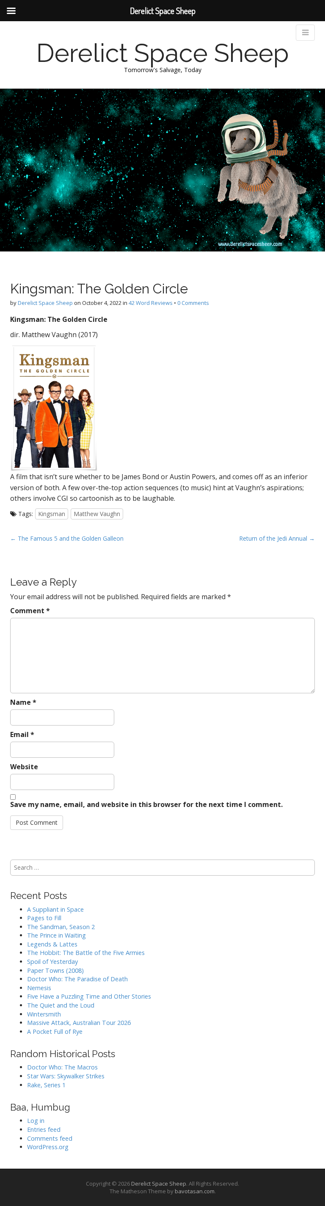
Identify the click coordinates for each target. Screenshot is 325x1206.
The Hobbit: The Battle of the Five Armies (86, 953)
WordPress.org (48, 1147)
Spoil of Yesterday (52, 962)
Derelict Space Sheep (162, 53)
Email (22, 734)
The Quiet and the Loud (60, 1005)
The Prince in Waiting (56, 935)
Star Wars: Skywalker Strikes (66, 1076)
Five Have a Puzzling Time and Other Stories (89, 996)
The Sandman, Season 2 (61, 927)
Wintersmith (44, 1014)
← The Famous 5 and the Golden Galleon (67, 538)
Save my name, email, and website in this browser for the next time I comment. (146, 804)
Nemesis (39, 988)
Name (23, 702)
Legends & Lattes (52, 944)
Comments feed (49, 1138)
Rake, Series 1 (46, 1085)
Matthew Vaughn (97, 514)
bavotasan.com (195, 1191)
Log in (35, 1121)
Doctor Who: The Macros (62, 1067)
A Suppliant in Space (55, 909)
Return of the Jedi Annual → (277, 538)
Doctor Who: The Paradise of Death (77, 979)
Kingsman (51, 514)
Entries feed (44, 1129)
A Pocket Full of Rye (55, 1031)
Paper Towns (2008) (55, 970)
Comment (30, 610)
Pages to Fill (44, 918)
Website (24, 766)
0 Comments (193, 303)
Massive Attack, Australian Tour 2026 (79, 1023)
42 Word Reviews (151, 303)
